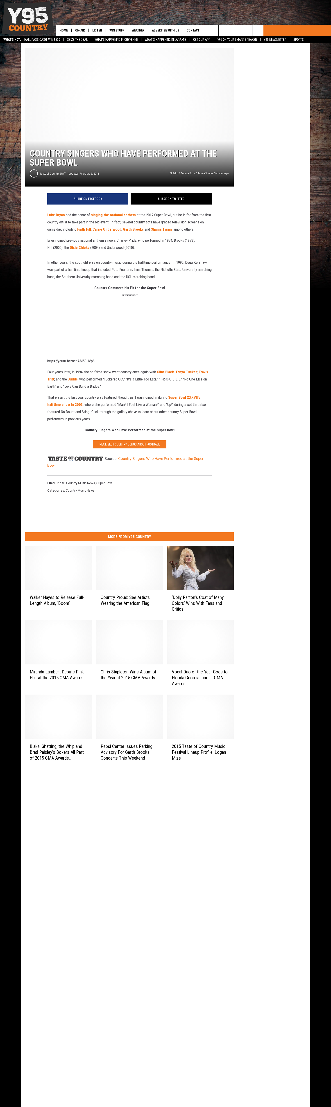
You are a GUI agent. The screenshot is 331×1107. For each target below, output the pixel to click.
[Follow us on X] (246, 30)
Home (64, 30)
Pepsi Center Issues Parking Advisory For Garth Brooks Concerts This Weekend (126, 751)
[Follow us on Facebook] (235, 30)
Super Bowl (104, 483)
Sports (298, 39)
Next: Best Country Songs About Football (130, 444)
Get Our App (202, 39)
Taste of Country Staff (53, 173)
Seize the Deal (77, 39)
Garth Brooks (133, 229)
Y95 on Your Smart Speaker (237, 39)
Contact (193, 30)
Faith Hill (84, 229)
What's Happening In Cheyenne (116, 39)
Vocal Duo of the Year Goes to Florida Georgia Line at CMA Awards (200, 677)
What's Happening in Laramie (165, 39)
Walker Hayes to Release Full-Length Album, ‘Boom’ (57, 600)
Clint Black (165, 372)
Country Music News (80, 483)
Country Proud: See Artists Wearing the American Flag (125, 600)
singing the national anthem (113, 215)
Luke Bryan (56, 215)
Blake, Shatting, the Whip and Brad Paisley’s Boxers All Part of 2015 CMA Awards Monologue (57, 752)
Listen (97, 30)
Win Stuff (116, 30)
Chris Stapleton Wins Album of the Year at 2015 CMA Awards (128, 674)
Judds (72, 379)
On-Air (80, 30)
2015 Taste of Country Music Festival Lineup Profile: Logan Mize (199, 752)
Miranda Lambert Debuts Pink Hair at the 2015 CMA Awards (57, 674)
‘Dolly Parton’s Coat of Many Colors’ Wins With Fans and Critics (198, 603)
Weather (138, 30)
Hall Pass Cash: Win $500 (42, 39)
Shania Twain (161, 229)
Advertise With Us (165, 30)
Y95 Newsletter (275, 39)
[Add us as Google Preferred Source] (224, 30)
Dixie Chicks (79, 247)
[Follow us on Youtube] (257, 30)
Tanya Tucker (186, 372)
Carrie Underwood (107, 229)
